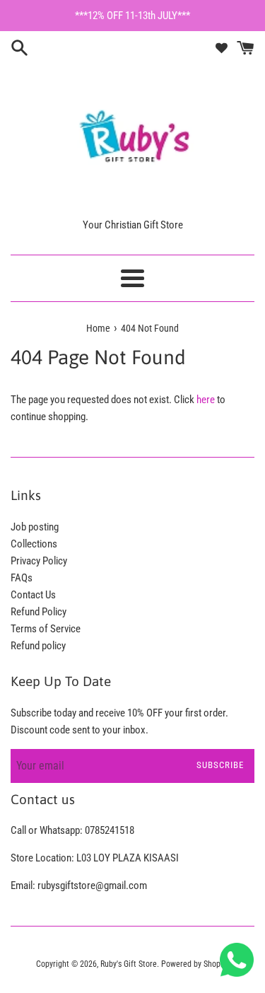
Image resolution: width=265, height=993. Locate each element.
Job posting (35, 527)
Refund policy (38, 645)
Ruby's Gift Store (128, 964)
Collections (34, 544)
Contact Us (33, 594)
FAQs (22, 577)
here (205, 399)
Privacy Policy (39, 560)
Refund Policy (38, 611)
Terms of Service (46, 628)
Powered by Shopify (195, 964)
